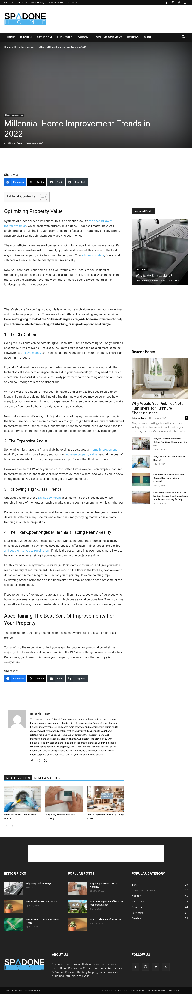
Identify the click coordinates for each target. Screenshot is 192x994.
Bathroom (44, 37)
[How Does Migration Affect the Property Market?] (77, 906)
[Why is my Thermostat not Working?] (64, 799)
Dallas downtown (49, 497)
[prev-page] (6, 826)
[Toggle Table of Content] (41, 197)
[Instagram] (173, 2)
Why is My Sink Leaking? (154, 275)
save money (33, 352)
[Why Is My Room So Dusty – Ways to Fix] (105, 799)
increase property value (81, 454)
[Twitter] (185, 2)
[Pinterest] (179, 2)
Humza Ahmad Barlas (147, 280)
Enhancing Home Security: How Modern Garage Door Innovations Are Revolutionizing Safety (170, 496)
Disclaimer (72, 2)
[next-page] (12, 826)
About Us (8, 2)
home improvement (104, 449)
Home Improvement (108, 37)
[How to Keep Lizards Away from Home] (13, 924)
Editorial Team (15, 142)
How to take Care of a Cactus (42, 901)
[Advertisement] (120, 19)
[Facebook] (166, 2)
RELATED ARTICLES (18, 778)
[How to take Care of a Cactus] (13, 906)
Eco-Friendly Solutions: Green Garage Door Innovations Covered (168, 478)
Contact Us (22, 2)
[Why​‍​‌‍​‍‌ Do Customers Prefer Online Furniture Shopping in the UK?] (141, 443)
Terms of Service (55, 2)
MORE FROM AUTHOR (47, 778)
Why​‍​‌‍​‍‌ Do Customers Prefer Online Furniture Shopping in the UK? (170, 442)
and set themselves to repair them (27, 550)
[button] (183, 37)
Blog (147, 37)
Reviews (133, 37)
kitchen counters (93, 255)
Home (11, 37)
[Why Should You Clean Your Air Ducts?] (22, 799)
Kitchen (26, 37)
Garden (82, 37)
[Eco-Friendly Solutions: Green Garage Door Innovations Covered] (141, 479)
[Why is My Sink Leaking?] (160, 252)
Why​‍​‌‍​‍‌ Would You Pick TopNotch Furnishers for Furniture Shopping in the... (158, 408)
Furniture (64, 37)
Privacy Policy (37, 2)
